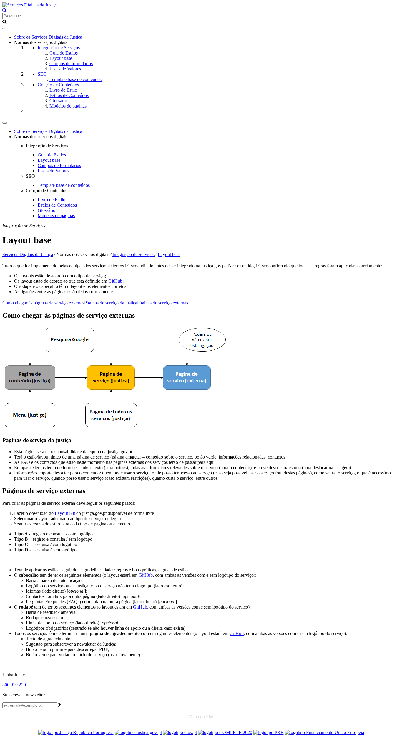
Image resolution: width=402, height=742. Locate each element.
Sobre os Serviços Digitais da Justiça (48, 36)
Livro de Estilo (63, 90)
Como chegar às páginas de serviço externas (43, 302)
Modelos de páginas (68, 105)
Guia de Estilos (63, 52)
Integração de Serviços (59, 47)
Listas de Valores (65, 68)
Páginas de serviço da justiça (110, 302)
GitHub (115, 280)
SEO (42, 74)
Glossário (58, 100)
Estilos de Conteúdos (69, 95)
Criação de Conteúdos (58, 84)
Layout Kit (65, 513)
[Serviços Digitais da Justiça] (30, 4)
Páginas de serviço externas (162, 302)
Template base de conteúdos (75, 79)
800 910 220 (14, 684)
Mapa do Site (200, 716)
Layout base (60, 58)
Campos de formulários (71, 63)
